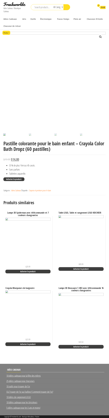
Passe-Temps (63, 18)
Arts (24, 18)
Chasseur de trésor (12, 26)
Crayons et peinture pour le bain (40, 190)
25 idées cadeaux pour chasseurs (20, 381)
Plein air (77, 18)
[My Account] (92, 7)
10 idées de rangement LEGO (18, 397)
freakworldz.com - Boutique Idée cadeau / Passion (25, 416)
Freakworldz (14, 4)
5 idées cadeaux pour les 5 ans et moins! (23, 407)
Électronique (46, 18)
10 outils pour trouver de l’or (18, 386)
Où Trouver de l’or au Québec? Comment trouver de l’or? (29, 391)
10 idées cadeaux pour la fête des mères (23, 375)
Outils (33, 18)
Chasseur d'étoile (95, 18)
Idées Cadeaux (10, 18)
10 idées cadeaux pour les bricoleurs (21, 402)
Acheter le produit (14, 179)
